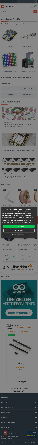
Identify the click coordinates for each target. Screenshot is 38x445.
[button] (19, 235)
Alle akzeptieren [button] (19, 226)
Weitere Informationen (25, 222)
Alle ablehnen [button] (19, 230)
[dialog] (19, 222)
